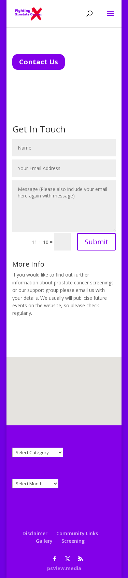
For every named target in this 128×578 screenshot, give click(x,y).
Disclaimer (35, 533)
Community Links (77, 533)
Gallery (44, 541)
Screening (73, 541)
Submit (96, 241)
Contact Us (38, 61)
